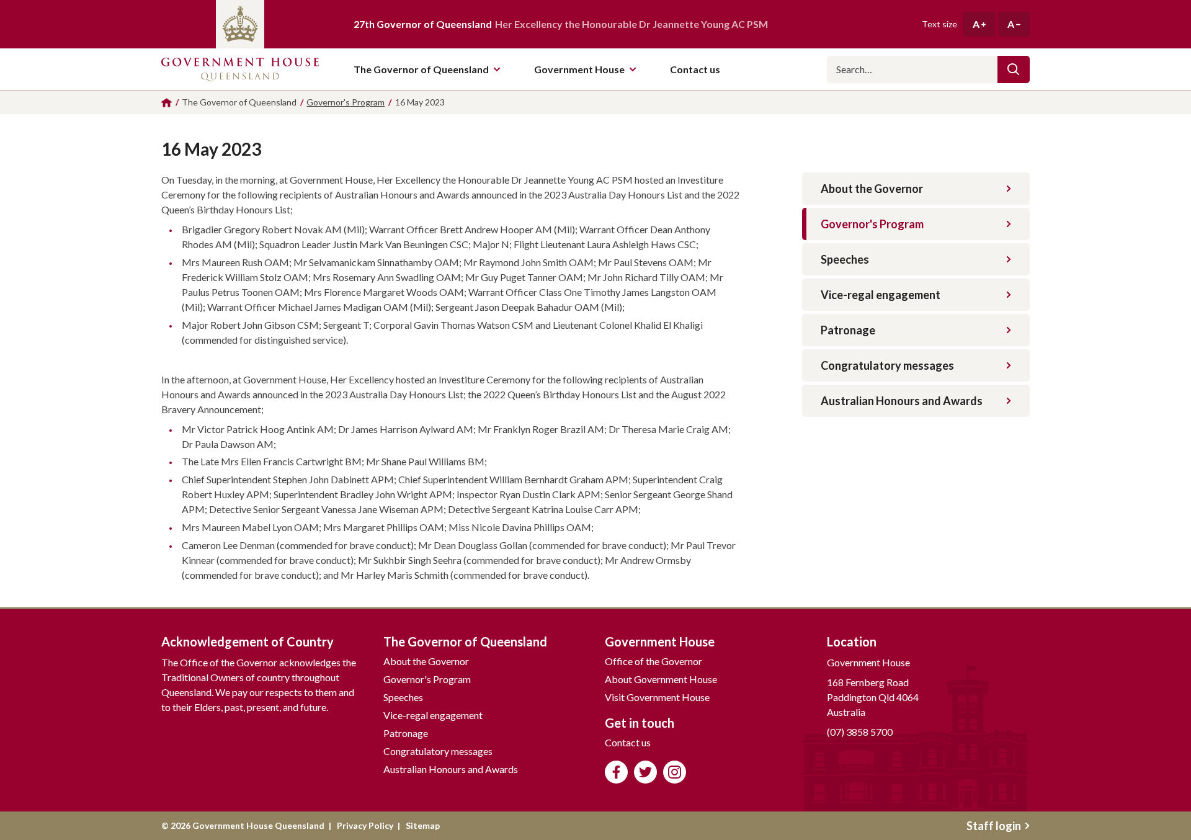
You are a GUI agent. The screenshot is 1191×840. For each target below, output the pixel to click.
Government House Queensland (240, 69)
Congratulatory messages (887, 365)
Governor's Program (872, 224)
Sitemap (423, 825)
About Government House (661, 679)
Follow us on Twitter (645, 772)
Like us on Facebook (616, 772)
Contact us (628, 742)
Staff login (993, 826)
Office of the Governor (653, 661)
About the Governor (872, 188)
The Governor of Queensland (421, 69)
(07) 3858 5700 (860, 732)
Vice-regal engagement (880, 295)
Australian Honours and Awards (902, 401)
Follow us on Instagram (674, 772)
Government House (579, 69)
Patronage (848, 330)
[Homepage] (166, 102)
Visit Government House (657, 697)
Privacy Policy (365, 825)
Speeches (845, 259)
